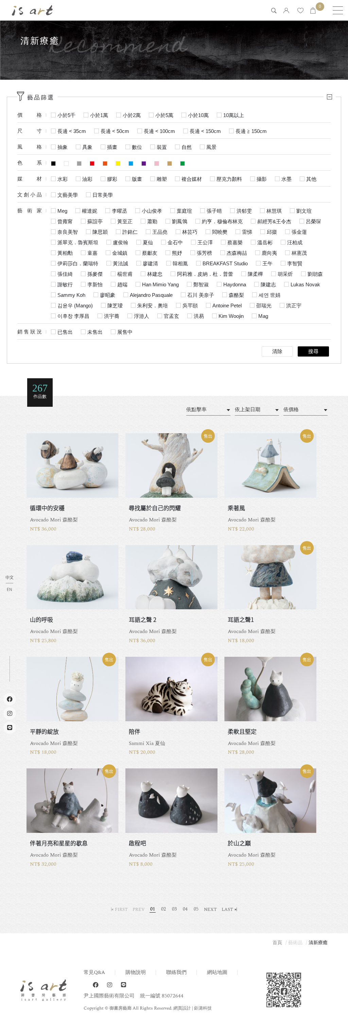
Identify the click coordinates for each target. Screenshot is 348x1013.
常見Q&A (94, 972)
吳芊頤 (190, 305)
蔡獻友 (149, 253)
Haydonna (234, 284)
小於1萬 (99, 115)
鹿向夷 (269, 253)
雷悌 (247, 232)
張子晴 (214, 211)
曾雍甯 (65, 221)
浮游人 (141, 316)
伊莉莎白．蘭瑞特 (77, 263)
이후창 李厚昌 (73, 316)
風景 (211, 147)
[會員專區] (286, 11)
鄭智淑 (201, 284)
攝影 (262, 179)
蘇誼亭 (95, 221)
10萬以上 (233, 115)
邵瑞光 (264, 305)
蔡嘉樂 (235, 242)
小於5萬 (164, 115)
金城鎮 (119, 253)
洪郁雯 (244, 211)
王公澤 (205, 242)
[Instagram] (109, 985)
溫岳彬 (265, 242)
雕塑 (162, 179)
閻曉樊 (219, 232)
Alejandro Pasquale (151, 295)
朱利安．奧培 (152, 305)
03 (174, 909)
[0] (313, 11)
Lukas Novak (305, 284)
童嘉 (92, 253)
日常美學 (102, 195)
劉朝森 (315, 274)
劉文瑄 (304, 211)
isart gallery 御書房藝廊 (32, 10)
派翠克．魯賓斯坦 (77, 242)
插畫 (112, 147)
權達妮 (89, 211)
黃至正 (125, 221)
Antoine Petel (227, 305)
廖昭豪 (107, 295)
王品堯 (160, 232)
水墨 (286, 179)
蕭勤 (152, 221)
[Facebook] (95, 985)
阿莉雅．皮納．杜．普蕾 (205, 274)
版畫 (137, 179)
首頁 (277, 942)
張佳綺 (65, 274)
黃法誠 (120, 263)
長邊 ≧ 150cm (251, 131)
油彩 (87, 179)
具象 (87, 147)
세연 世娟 (269, 295)
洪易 (199, 316)
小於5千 (66, 115)
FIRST (121, 909)
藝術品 (295, 942)
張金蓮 (299, 232)
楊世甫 (125, 274)
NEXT (210, 909)
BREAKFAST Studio (225, 263)
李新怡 (95, 284)
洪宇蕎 (111, 316)
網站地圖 (217, 972)
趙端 (122, 284)
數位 (137, 147)
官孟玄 (171, 316)
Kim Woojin (231, 316)
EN (9, 589)
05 (196, 909)
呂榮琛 (313, 221)
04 (185, 909)
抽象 (62, 147)
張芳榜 (204, 253)
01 (152, 909)
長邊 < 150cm (205, 131)
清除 (277, 352)
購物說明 (135, 972)
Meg (62, 211)
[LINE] (123, 985)
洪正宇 (293, 305)
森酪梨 (236, 295)
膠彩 (112, 179)
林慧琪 (274, 211)
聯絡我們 (176, 972)
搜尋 (313, 352)
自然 (186, 147)
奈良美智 (67, 232)
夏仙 (148, 242)
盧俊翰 (120, 242)
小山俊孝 (152, 211)
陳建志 (268, 284)
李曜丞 (119, 211)
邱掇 (272, 232)
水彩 (62, 179)
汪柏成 (294, 242)
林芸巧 (189, 232)
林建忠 (154, 274)
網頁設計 (182, 1008)
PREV (139, 909)
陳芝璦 (115, 305)
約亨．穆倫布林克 (222, 221)
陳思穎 (100, 232)
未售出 (95, 332)
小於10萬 (198, 115)
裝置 (162, 147)
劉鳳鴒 (179, 221)
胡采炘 (285, 274)
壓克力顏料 (229, 179)
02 (163, 909)
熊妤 (177, 253)
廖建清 (150, 263)
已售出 (65, 332)
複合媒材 (191, 179)
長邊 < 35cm (71, 131)
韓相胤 (180, 263)
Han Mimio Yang (160, 284)
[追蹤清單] (300, 11)
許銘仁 (130, 232)
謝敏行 (65, 284)
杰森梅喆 (237, 253)
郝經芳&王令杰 (274, 221)
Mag (263, 316)
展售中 (125, 332)
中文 (9, 577)
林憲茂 (299, 253)
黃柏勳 (65, 253)
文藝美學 (67, 195)
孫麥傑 (95, 274)
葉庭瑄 (184, 211)
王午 (267, 263)
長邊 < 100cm (159, 131)
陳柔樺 (255, 274)
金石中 (175, 242)
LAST (227, 909)
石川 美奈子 (200, 295)
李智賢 (294, 263)
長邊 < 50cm (115, 131)
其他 (311, 179)
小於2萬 (132, 115)
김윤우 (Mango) (75, 305)
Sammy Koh (71, 295)
